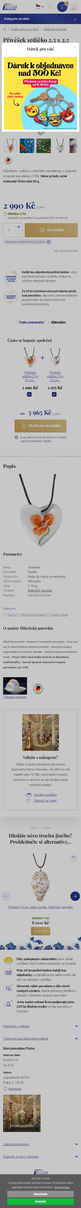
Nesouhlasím (40, 1193)
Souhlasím (40, 1201)
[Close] (74, 47)
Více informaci (61, 1187)
